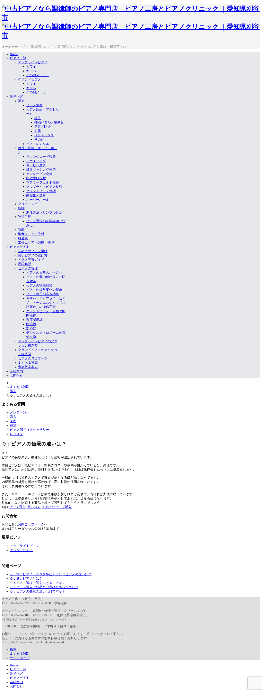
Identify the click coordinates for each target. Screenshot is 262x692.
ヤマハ (31, 71)
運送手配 (24, 216)
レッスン (16, 434)
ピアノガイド (19, 247)
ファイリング (36, 161)
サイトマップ (19, 658)
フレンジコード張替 (41, 156)
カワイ (31, 66)
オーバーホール (37, 199)
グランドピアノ (29, 79)
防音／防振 (42, 126)
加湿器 (31, 328)
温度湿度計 (34, 319)
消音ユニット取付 (31, 234)
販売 (21, 101)
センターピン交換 (39, 174)
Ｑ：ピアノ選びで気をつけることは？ (37, 583)
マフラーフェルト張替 (42, 182)
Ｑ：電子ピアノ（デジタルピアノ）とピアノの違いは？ (50, 574)
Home (14, 54)
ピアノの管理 (28, 268)
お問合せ (16, 375)
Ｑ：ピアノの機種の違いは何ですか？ (37, 591)
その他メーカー (37, 75)
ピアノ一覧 (18, 58)
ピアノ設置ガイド (31, 259)
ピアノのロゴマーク (32, 358)
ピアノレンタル (37, 144)
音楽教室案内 (28, 367)
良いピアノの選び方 (32, 255)
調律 (21, 208)
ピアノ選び (17, 507)
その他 (39, 139)
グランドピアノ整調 (41, 191)
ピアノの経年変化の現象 (44, 289)
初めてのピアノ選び (32, 251)
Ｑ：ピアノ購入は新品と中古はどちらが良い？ (44, 587)
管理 (13, 421)
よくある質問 (28, 362)
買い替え (34, 507)
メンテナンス (44, 135)
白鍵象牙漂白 (36, 195)
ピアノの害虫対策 (39, 285)
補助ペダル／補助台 (49, 122)
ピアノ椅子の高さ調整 (42, 294)
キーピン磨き (36, 165)
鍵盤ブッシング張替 (41, 169)
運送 (13, 425)
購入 (13, 391)
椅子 (37, 118)
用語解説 (24, 264)
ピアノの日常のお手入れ (44, 272)
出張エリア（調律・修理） (37, 242)
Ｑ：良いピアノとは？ (26, 578)
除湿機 (31, 324)
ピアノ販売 (34, 105)
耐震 (37, 131)
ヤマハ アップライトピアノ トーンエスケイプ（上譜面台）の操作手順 (46, 303)
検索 (13, 649)
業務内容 (16, 96)
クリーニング (28, 204)
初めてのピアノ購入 (57, 507)
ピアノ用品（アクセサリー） (31, 429)
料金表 (23, 238)
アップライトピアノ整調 (44, 186)
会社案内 (16, 371)
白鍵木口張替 (36, 178)
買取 (21, 229)
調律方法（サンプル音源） (46, 212)
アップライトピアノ (32, 62)
